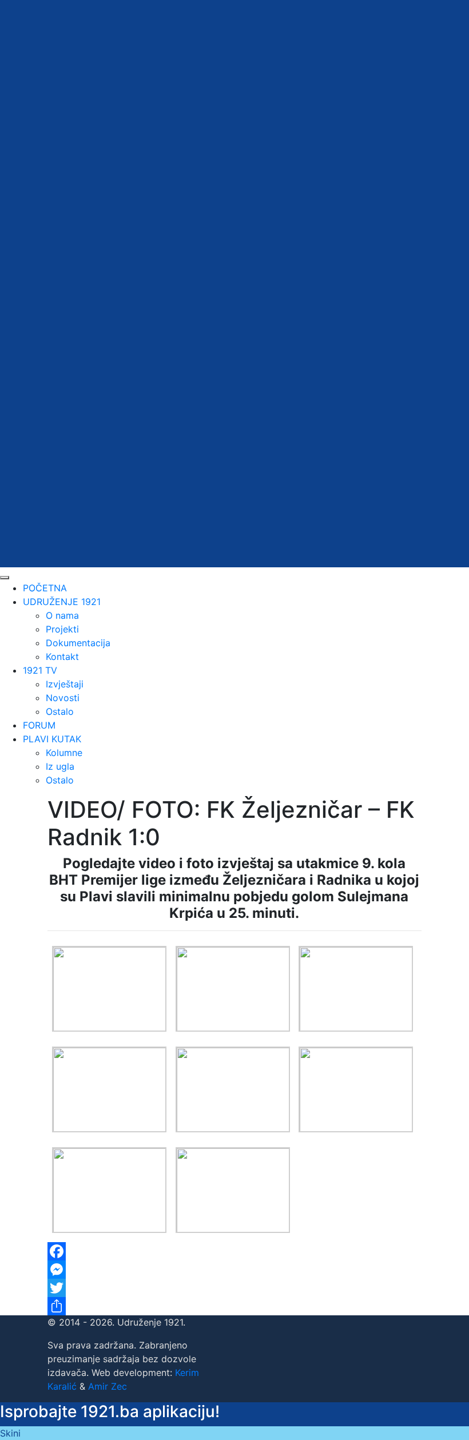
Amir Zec (107, 1386)
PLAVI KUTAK (52, 739)
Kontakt (62, 656)
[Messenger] (234, 1269)
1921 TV (40, 670)
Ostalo (60, 711)
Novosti (63, 697)
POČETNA (45, 588)
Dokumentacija (78, 643)
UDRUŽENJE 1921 (62, 601)
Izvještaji (65, 684)
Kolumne (64, 752)
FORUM (39, 725)
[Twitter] (234, 1288)
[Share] (234, 1306)
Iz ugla (60, 766)
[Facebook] (234, 1251)
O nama (62, 615)
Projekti (62, 629)
